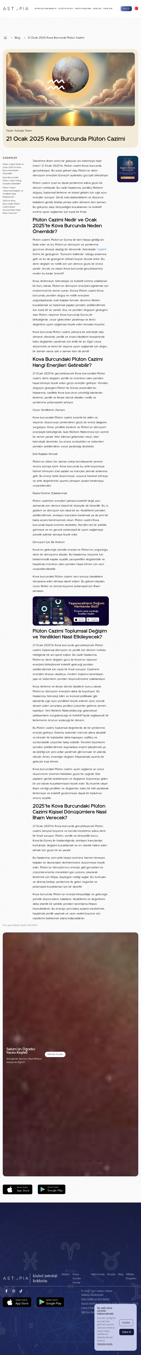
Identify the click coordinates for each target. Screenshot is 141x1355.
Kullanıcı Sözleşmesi (92, 1294)
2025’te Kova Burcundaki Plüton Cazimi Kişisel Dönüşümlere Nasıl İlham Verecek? (11, 207)
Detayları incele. (105, 1343)
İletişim (66, 1274)
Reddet (126, 1322)
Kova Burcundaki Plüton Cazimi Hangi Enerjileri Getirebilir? (12, 181)
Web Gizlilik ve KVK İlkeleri (95, 1299)
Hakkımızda (98, 1274)
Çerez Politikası (89, 1307)
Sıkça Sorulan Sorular (76, 1278)
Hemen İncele (55, 1054)
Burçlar (111, 1274)
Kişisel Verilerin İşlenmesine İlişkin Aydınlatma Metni (109, 1303)
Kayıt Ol (126, 8)
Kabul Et (126, 1331)
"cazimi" (102, 249)
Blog (17, 37)
